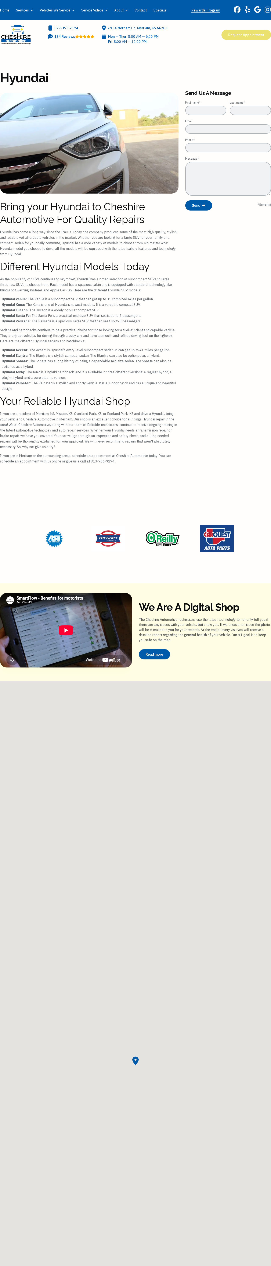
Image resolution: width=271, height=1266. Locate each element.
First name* (192, 102)
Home (4, 10)
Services (22, 10)
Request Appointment (246, 35)
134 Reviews (64, 36)
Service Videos (92, 10)
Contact (141, 10)
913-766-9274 (103, 461)
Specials (159, 10)
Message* (192, 158)
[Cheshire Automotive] (16, 35)
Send (196, 205)
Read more (154, 654)
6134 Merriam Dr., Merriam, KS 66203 (137, 28)
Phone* (190, 140)
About (119, 10)
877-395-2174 (66, 28)
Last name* (237, 102)
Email (188, 121)
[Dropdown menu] (31, 10)
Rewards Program (205, 10)
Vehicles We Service (55, 10)
